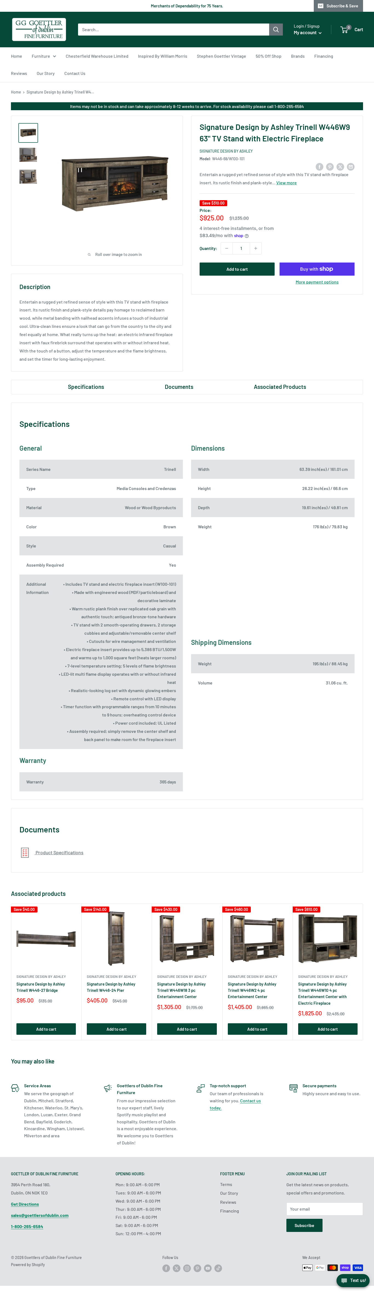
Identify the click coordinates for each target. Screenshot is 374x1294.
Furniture (41, 56)
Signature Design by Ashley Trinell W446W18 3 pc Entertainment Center (181, 990)
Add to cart (237, 269)
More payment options (317, 281)
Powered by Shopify (28, 1264)
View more (286, 182)
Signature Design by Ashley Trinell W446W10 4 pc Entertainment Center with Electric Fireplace (322, 993)
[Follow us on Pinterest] (197, 1268)
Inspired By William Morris (162, 56)
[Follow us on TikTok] (218, 1268)
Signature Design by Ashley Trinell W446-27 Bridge (40, 987)
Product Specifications (59, 852)
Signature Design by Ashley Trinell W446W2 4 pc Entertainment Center (252, 990)
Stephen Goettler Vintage (221, 56)
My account (305, 32)
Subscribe (304, 1225)
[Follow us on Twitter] (176, 1268)
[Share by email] (351, 166)
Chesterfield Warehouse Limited (97, 56)
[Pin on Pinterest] (330, 166)
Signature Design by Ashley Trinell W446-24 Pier (111, 987)
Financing (323, 56)
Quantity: (208, 248)
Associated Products (280, 386)
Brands (298, 56)
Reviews (19, 73)
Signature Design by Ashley (226, 151)
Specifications (86, 386)
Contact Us (74, 73)
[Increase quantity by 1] (255, 248)
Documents (179, 386)
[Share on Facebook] (319, 166)
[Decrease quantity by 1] (226, 248)
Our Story (46, 73)
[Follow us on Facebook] (166, 1268)
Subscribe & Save (342, 5)
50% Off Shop (268, 56)
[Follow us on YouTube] (208, 1268)
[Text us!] (353, 1282)
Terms (226, 1184)
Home (16, 56)
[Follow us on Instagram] (187, 1268)
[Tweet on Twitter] (340, 166)
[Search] (276, 30)
